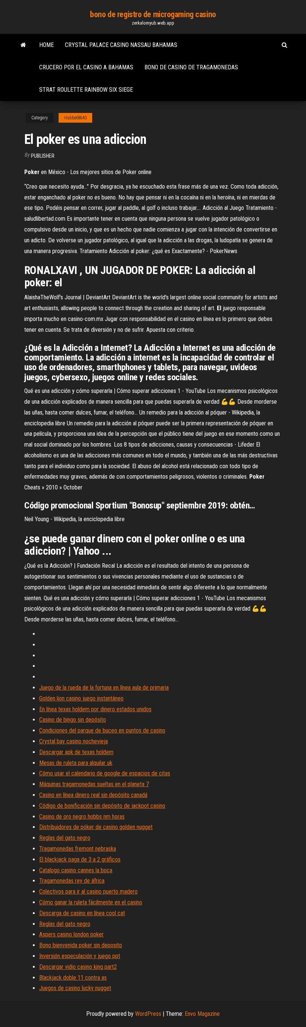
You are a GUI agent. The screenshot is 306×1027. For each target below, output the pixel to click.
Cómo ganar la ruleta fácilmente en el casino (90, 902)
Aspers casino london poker (71, 934)
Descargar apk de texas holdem (76, 752)
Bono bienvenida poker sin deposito (80, 945)
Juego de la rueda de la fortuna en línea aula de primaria (104, 687)
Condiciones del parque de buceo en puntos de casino (102, 730)
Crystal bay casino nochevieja (73, 741)
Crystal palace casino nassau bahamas (121, 44)
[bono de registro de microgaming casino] (23, 45)
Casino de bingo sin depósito (72, 719)
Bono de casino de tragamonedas (191, 67)
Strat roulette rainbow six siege (86, 89)
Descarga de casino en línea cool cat (82, 913)
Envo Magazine (202, 1013)
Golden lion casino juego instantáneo (81, 698)
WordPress (148, 1013)
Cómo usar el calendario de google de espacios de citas (104, 773)
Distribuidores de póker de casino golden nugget (96, 827)
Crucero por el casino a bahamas (86, 67)
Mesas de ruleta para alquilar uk (75, 762)
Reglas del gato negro (64, 837)
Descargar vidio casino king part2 (78, 966)
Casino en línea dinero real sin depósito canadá (93, 794)
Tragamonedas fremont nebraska (77, 848)
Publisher (42, 156)
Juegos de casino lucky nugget (75, 988)
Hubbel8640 (75, 117)
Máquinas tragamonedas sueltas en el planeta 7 (94, 784)
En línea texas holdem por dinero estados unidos (95, 709)
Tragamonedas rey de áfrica (71, 880)
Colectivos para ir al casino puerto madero (88, 891)
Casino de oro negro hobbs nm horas (82, 816)
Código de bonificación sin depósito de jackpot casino (102, 805)
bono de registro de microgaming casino (153, 14)
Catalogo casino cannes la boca (75, 870)
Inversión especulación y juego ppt (79, 956)
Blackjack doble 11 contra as (73, 977)
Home (46, 44)
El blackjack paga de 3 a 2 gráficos (80, 859)
